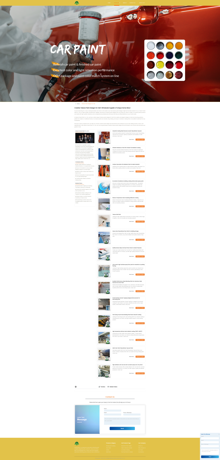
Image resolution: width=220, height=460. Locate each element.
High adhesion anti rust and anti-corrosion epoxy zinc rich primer (128, 365)
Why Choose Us (142, 448)
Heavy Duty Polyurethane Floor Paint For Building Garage (125, 231)
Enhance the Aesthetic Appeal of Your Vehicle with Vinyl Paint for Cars (84, 190)
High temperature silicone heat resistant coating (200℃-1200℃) (127, 331)
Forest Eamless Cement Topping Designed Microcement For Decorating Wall (126, 298)
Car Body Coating (125, 450)
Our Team (140, 450)
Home (109, 3)
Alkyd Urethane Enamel (126, 448)
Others (107, 450)
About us (141, 3)
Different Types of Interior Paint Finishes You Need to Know (84, 172)
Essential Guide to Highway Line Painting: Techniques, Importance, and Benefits (83, 186)
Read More (131, 139)
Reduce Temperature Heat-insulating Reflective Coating (125, 198)
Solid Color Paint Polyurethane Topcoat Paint (123, 348)
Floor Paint (108, 448)
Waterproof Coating (110, 446)
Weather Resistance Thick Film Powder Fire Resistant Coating (126, 147)
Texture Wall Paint (117, 214)
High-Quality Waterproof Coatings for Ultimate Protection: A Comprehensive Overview (84, 165)
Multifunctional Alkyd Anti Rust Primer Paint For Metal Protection (127, 248)
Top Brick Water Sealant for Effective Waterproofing (83, 179)
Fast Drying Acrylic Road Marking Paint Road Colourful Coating (127, 314)
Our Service (141, 452)
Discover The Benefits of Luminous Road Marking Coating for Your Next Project (83, 168)
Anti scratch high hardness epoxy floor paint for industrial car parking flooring (129, 265)
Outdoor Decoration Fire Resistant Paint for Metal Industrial (126, 164)
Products (116, 3)
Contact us (132, 3)
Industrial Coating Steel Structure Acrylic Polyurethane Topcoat (127, 131)
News (124, 3)
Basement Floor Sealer (126, 446)
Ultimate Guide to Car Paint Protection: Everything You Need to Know (83, 197)
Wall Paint (108, 452)
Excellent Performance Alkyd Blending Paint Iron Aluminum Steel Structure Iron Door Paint (127, 282)
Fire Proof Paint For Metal (127, 452)
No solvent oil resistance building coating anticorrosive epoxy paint (128, 181)
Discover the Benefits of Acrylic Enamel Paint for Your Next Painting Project (84, 175)
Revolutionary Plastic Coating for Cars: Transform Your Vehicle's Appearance (83, 193)
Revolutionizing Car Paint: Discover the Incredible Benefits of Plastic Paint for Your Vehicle (83, 201)
